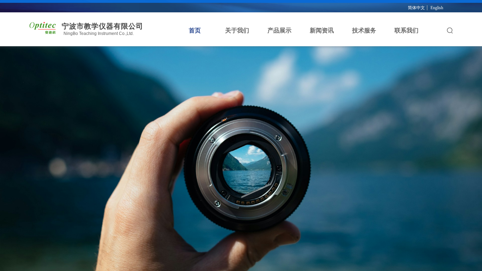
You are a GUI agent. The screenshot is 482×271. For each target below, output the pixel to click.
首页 (195, 30)
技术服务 (364, 30)
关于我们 (237, 30)
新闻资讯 (322, 30)
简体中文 (416, 7)
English (436, 7)
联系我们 (406, 30)
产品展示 (279, 30)
